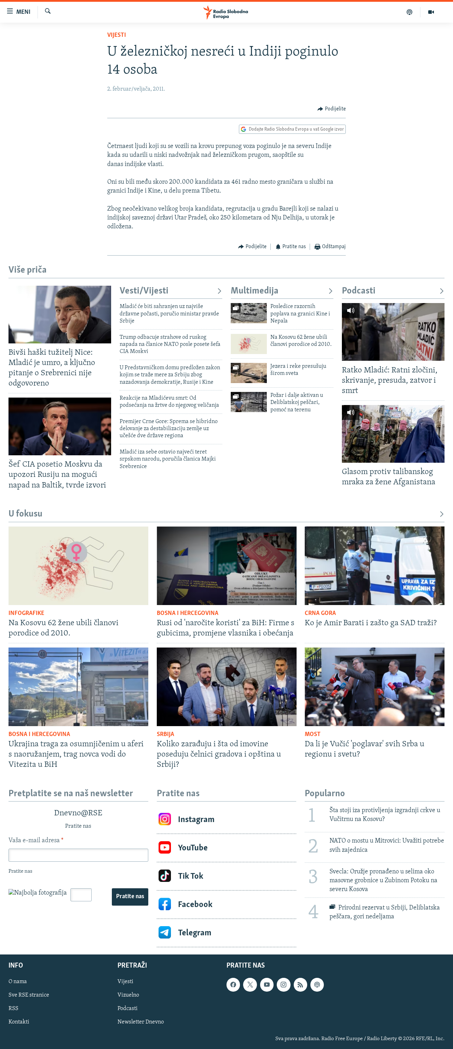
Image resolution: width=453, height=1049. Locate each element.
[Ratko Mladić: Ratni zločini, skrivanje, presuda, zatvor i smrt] (393, 332)
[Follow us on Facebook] (233, 985)
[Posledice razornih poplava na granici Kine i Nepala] (249, 313)
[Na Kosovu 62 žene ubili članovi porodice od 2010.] (249, 344)
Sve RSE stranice (28, 995)
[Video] (431, 12)
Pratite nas (130, 897)
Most (313, 734)
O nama (17, 982)
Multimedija (255, 291)
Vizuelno (128, 995)
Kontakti (18, 1022)
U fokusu (25, 514)
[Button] (331, 109)
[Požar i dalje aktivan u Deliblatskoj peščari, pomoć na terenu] (249, 402)
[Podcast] (409, 12)
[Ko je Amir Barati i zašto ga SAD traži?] (375, 565)
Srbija (165, 734)
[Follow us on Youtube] (267, 985)
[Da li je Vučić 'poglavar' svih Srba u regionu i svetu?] (375, 687)
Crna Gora (320, 613)
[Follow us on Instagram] (283, 985)
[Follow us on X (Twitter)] (250, 985)
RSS (13, 1009)
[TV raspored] (317, 985)
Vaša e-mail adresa (35, 841)
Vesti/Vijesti (144, 291)
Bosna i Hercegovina (187, 613)
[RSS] (300, 985)
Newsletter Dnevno (140, 1022)
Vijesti (116, 35)
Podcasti (358, 291)
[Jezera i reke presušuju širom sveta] (249, 373)
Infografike (26, 613)
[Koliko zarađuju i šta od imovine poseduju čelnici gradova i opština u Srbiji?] (227, 687)
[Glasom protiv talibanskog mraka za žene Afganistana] (393, 434)
